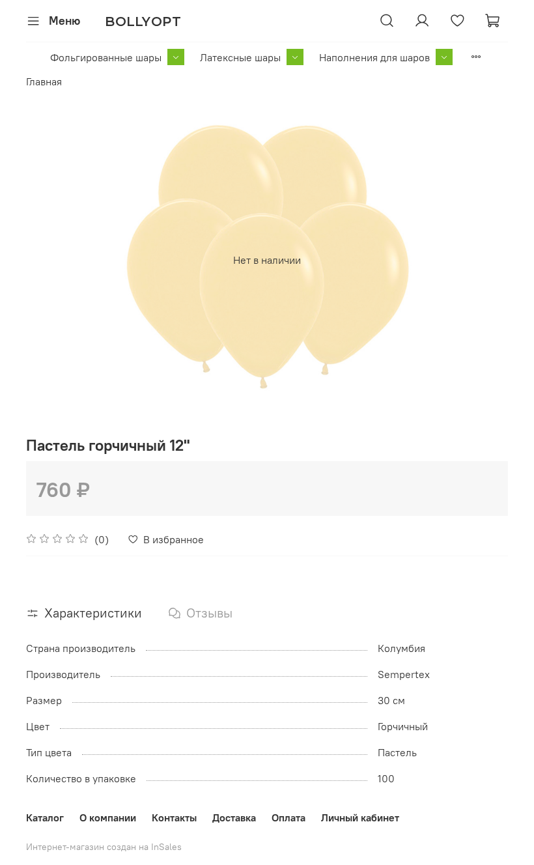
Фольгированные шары (106, 57)
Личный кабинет (360, 817)
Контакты (174, 817)
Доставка (234, 817)
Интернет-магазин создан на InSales (104, 847)
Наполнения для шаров (374, 57)
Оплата (288, 817)
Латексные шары (240, 57)
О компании (107, 817)
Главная (44, 81)
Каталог (45, 817)
